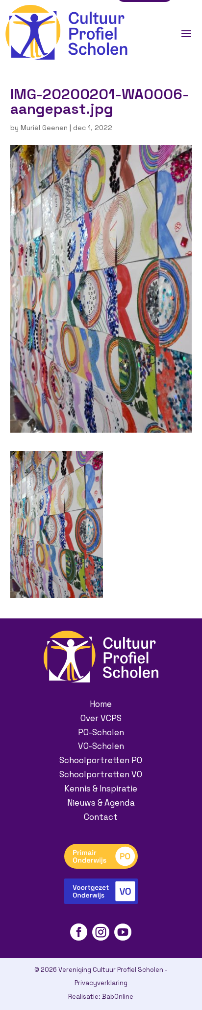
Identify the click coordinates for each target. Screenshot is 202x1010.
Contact (101, 817)
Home (101, 704)
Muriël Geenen (44, 127)
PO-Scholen (101, 732)
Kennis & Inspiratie (100, 788)
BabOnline (117, 996)
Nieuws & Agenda (101, 802)
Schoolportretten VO (100, 774)
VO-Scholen (101, 746)
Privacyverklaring (101, 983)
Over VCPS (101, 718)
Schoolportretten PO (100, 760)
